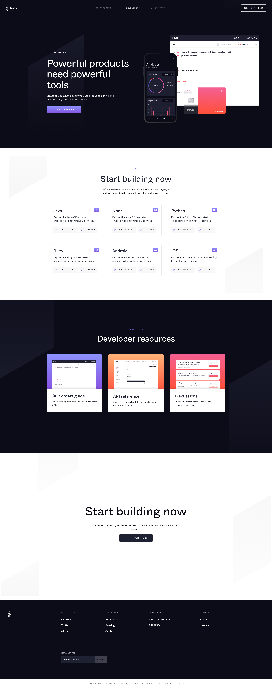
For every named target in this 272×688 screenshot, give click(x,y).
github (88, 229)
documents (66, 229)
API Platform (112, 619)
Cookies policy (151, 683)
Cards (108, 631)
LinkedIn (66, 619)
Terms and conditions (103, 683)
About (203, 619)
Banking (110, 625)
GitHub (65, 631)
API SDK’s (154, 625)
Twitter (65, 625)
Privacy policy (129, 683)
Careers (204, 625)
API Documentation (160, 619)
